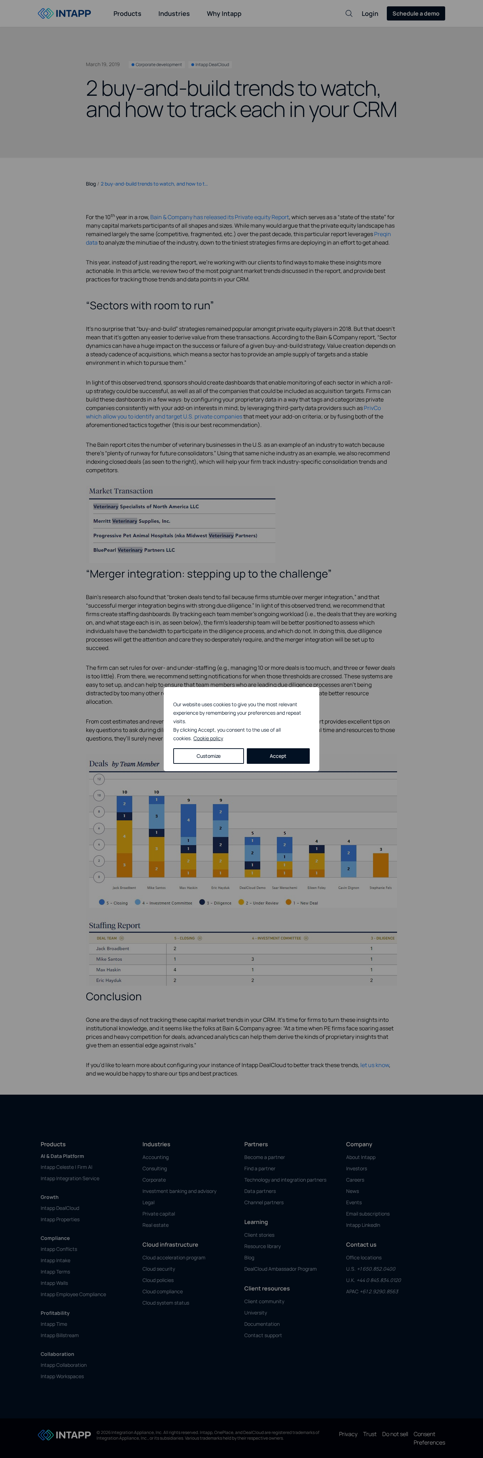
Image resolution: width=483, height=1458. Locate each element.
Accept (278, 756)
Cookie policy (208, 738)
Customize (209, 756)
